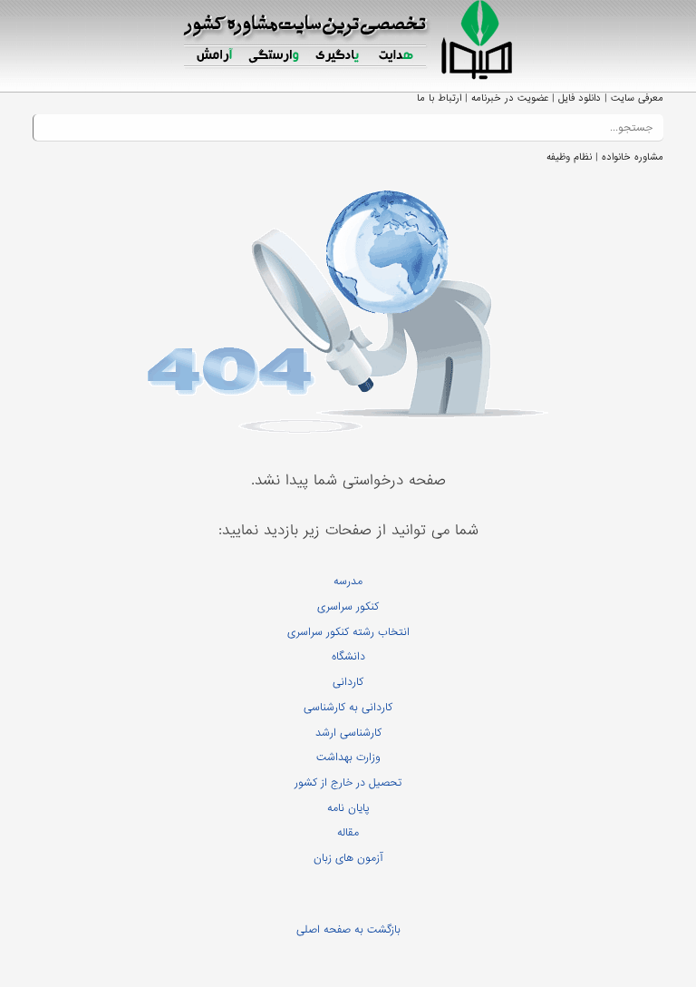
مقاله (348, 833)
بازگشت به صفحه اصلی (348, 930)
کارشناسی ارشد (348, 733)
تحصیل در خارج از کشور (348, 783)
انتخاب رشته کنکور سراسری (348, 632)
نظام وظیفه (569, 157)
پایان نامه (348, 808)
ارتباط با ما (439, 98)
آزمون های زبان (348, 858)
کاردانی (348, 682)
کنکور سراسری (348, 607)
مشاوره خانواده (632, 157)
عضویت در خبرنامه (509, 98)
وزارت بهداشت (348, 757)
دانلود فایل (579, 98)
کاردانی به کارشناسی (348, 707)
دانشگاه (348, 657)
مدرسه (348, 581)
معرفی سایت (637, 98)
